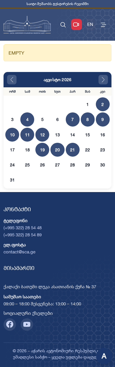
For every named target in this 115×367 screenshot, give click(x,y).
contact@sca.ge (19, 252)
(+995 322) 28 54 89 (23, 234)
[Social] (10, 324)
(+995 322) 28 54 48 (23, 227)
